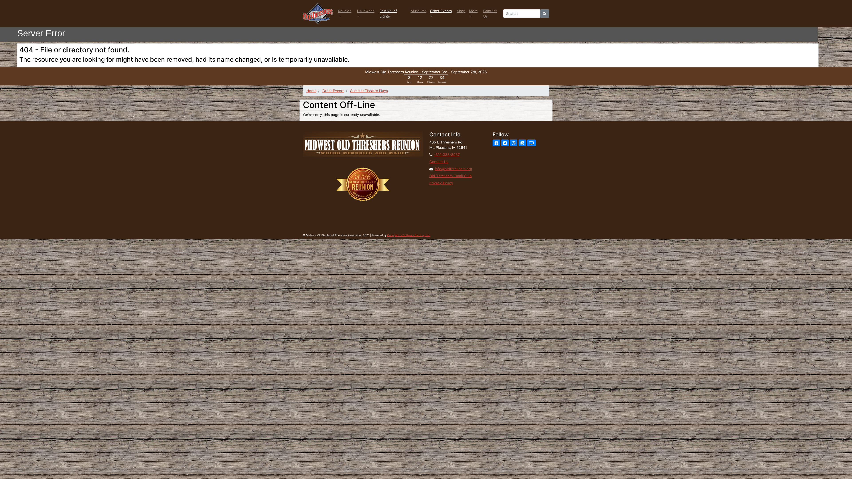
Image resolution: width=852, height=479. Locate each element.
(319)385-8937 (447, 154)
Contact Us (490, 13)
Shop (461, 11)
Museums (418, 11)
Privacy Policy (441, 183)
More (473, 11)
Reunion (344, 11)
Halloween (366, 11)
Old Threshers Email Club (450, 176)
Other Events (441, 11)
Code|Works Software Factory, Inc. (408, 235)
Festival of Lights (388, 13)
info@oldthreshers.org (453, 169)
